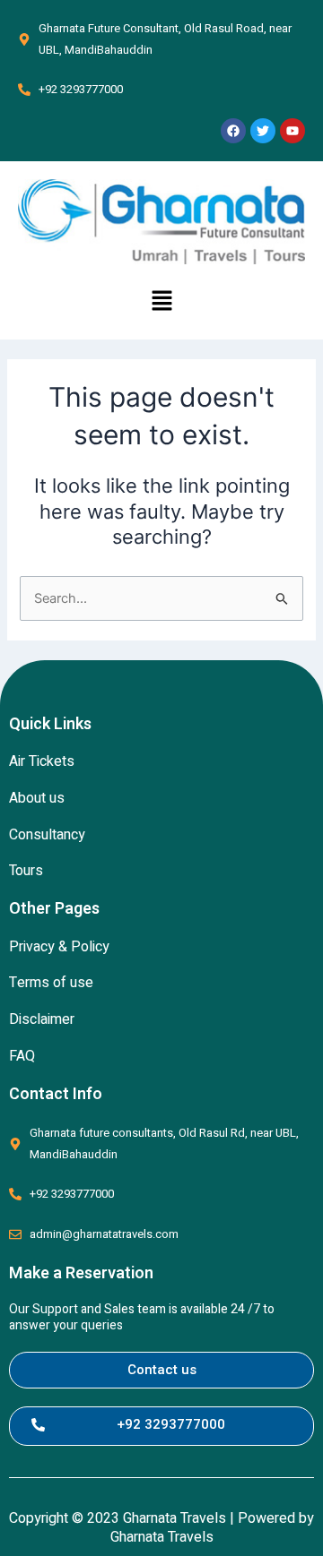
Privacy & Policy (59, 947)
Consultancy (47, 835)
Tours (26, 870)
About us (37, 798)
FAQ (22, 1056)
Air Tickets (41, 761)
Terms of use (51, 982)
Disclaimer (41, 1019)
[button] (161, 301)
